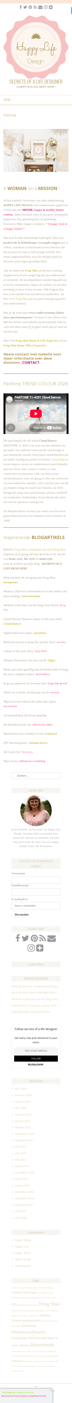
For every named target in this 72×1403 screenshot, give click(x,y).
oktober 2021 (23, 1127)
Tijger (51, 660)
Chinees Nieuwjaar (24, 1292)
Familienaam (20, 885)
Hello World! (23, 1259)
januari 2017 (23, 1185)
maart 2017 (22, 1179)
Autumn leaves (38, 742)
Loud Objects (17, 1356)
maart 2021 (22, 1166)
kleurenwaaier (37, 1338)
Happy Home (23, 1240)
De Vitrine (52, 1298)
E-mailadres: (20, 899)
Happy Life (22, 1246)
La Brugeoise (51, 1351)
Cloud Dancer (59, 459)
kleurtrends (42, 1344)
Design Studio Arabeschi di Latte (33, 1298)
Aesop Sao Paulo (26, 1288)
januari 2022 (23, 1121)
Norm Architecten (30, 1356)
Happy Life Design (19, 1316)
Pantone (17, 1361)
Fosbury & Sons (18, 1311)
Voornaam (18, 873)
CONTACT (30, 362)
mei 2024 (20, 1108)
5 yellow (15, 1288)
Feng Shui (49, 1304)
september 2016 (25, 1198)
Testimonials (23, 1266)
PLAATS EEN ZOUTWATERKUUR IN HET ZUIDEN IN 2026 (36, 992)
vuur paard (41, 1366)
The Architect (49, 1361)
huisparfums (33, 1316)
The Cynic (22, 1366)
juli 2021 (20, 1146)
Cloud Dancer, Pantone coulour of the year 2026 (36, 1005)
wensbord (50, 733)
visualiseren (32, 1366)
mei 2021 (20, 1159)
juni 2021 (21, 1153)
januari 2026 (23, 1101)
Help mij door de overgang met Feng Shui (36, 986)
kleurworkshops (18, 1351)
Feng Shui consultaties (28, 549)
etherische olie (24, 1305)
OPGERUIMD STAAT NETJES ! (31, 1012)
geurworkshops (52, 1311)
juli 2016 (20, 1211)
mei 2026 (20, 1088)
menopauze (10, 582)
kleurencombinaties (29, 1331)
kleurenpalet (20, 1338)
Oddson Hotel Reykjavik (48, 1356)
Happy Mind (22, 1253)
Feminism (34, 1305)
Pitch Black (27, 1361)
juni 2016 (21, 1217)
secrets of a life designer (36, 81)
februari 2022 (23, 1114)
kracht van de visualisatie (35, 1351)
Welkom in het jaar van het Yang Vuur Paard (36, 999)
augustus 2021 (24, 1140)
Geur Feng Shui (18, 298)
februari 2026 (23, 1095)
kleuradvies (29, 1326)
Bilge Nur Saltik (40, 1288)
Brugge (50, 1288)
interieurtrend (31, 1320)
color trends (42, 1293)
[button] (26, 1392)
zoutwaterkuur (30, 596)
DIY (14, 1304)
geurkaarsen (30, 1311)
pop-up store (38, 1361)
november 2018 (24, 1172)
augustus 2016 (24, 1204)
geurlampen (40, 1311)
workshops (51, 1366)
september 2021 (25, 1133)
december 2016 (24, 1192)
